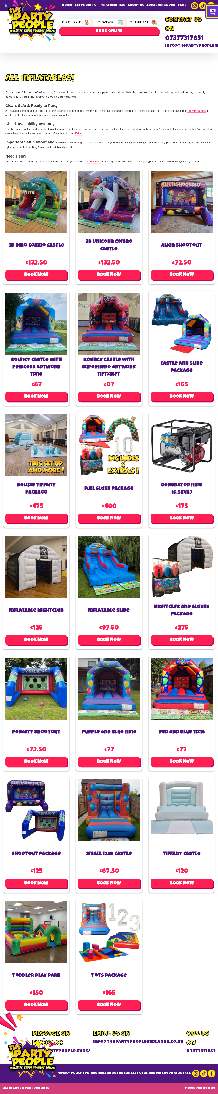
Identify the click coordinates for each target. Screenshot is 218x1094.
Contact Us (134, 1073)
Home (67, 5)
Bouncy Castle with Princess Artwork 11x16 (36, 367)
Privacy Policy (69, 1073)
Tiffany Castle (182, 854)
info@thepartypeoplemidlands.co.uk (138, 1042)
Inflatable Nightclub (36, 610)
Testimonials (113, 5)
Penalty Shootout (36, 732)
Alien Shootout (181, 245)
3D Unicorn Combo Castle (109, 245)
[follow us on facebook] (211, 1073)
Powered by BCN (200, 1088)
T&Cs (186, 1073)
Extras (78, 133)
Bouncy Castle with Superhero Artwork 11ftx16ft (109, 367)
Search (109, 31)
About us (136, 5)
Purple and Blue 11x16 (109, 732)
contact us (93, 161)
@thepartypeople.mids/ (61, 1051)
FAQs (182, 5)
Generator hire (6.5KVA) (181, 489)
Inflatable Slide (109, 610)
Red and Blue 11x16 (182, 732)
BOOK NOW (36, 275)
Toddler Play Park (36, 975)
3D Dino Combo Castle (36, 245)
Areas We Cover (160, 5)
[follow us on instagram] (195, 5)
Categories (85, 5)
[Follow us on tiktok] (203, 5)
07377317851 (184, 38)
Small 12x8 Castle (109, 854)
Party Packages (197, 110)
